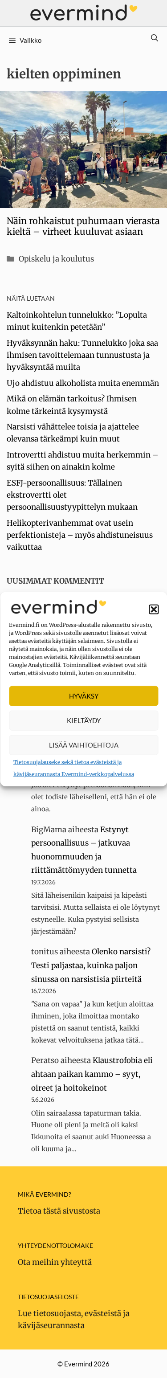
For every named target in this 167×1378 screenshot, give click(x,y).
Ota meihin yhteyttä (55, 1262)
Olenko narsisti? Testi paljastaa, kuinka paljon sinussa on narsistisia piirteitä (91, 965)
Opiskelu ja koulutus (56, 259)
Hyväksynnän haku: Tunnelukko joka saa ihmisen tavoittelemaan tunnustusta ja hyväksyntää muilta (82, 355)
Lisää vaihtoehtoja (83, 745)
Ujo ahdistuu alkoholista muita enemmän (83, 383)
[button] (153, 609)
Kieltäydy (84, 720)
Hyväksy (83, 696)
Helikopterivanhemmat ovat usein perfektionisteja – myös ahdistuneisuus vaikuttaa (80, 535)
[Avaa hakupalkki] (154, 38)
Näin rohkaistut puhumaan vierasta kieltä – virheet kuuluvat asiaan (83, 226)
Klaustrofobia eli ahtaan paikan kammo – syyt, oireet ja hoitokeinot (92, 1073)
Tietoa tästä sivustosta (59, 1211)
